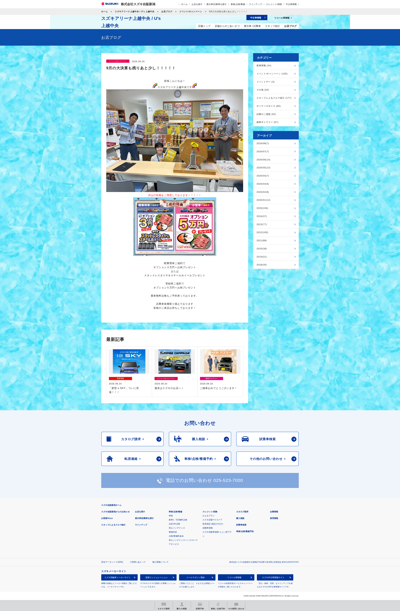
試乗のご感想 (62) (266, 114)
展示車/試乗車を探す (216, 4)
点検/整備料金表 (176, 536)
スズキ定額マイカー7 (212, 520)
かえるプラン (208, 516)
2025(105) (262, 208)
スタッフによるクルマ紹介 (113, 525)
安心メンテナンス (177, 528)
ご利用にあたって (138, 562)
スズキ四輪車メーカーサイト (117, 577)
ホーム (184, 4)
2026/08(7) (263, 143)
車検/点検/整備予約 (245, 531)
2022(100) (262, 232)
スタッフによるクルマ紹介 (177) (274, 98)
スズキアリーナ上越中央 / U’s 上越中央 (134, 11)
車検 (171, 516)
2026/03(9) (263, 184)
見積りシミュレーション (156, 577)
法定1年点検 (174, 524)
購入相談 (240, 518)
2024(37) (262, 216)
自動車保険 (207, 528)
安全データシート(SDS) (112, 562)
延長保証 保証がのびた (212, 524)
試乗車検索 (241, 525)
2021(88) (262, 240)
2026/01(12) (263, 200)
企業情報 (274, 511)
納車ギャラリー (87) (267, 122)
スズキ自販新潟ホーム (111, 505)
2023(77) (262, 224)
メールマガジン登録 (195, 577)
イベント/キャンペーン (190, 11)
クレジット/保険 (274, 4)
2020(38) (262, 248)
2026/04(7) (263, 175)
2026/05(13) (263, 167)
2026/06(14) (263, 159)
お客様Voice (107, 518)
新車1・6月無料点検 (178, 520)
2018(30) (262, 264)
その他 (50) (263, 89)
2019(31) (262, 256)
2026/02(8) (263, 192)
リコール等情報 (234, 577)
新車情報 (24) (264, 65)
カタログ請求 (242, 511)
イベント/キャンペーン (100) (272, 73)
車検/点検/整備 (238, 4)
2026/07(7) (263, 151)
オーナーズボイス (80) (269, 106)
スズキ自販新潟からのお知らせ (115, 511)
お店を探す (197, 4)
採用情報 (274, 518)
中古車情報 (291, 4)
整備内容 (173, 532)
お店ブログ (166, 11)
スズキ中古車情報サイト (273, 577)
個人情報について (160, 562)
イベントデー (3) (266, 82)
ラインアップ (255, 4)
